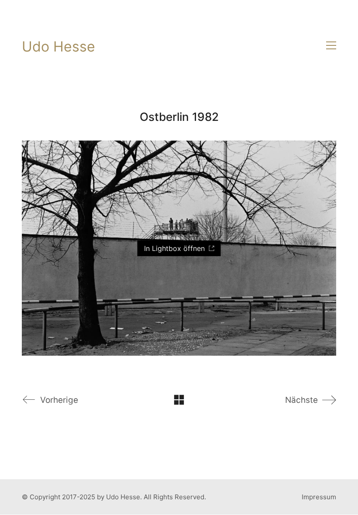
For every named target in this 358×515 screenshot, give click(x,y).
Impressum (319, 497)
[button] (331, 45)
